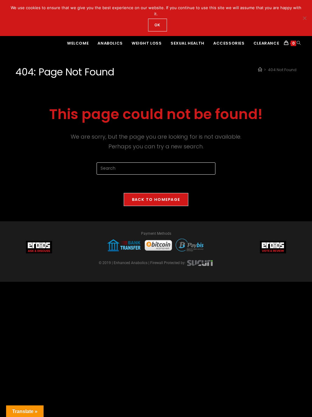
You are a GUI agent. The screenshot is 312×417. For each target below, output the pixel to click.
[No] (304, 18)
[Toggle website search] (298, 43)
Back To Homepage (156, 199)
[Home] (260, 70)
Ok (157, 25)
